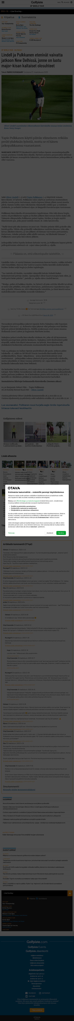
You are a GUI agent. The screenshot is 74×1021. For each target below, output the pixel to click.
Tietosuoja (11, 533)
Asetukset (50, 533)
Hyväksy (61, 533)
